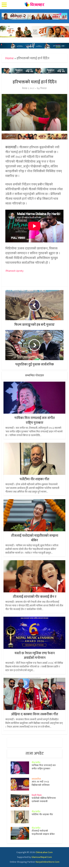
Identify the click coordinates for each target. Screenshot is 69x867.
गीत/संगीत (36, 762)
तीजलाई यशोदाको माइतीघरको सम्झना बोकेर (34, 538)
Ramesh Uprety (15, 271)
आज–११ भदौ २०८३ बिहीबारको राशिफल (40, 783)
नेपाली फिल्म (37, 795)
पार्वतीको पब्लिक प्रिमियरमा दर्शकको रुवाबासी (44, 799)
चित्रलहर (43, 88)
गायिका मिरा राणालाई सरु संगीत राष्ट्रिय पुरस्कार (34, 420)
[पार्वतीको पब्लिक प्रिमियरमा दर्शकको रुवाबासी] (21, 800)
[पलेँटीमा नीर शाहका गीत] (21, 817)
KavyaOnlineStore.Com (47, 862)
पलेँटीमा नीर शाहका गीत (34, 479)
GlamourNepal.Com (41, 857)
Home (9, 58)
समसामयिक (36, 779)
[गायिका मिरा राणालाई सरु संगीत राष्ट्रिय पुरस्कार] (21, 767)
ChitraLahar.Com (44, 852)
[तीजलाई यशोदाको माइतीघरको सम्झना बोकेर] (21, 833)
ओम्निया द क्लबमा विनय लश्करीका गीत (34, 714)
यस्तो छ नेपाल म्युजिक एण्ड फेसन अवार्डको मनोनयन (35, 656)
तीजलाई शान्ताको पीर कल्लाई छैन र (34, 597)
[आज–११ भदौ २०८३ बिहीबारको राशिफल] (21, 784)
